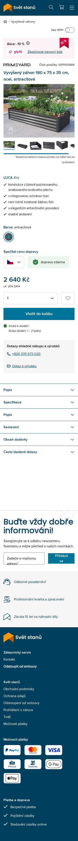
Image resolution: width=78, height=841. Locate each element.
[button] (61, 7)
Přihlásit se (61, 558)
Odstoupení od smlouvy (21, 702)
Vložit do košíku (39, 314)
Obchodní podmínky (18, 688)
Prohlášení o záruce (18, 709)
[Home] (6, 21)
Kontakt (9, 659)
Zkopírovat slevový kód (45, 51)
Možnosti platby (15, 723)
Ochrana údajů (14, 695)
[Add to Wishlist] (68, 298)
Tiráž (7, 716)
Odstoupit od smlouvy (20, 666)
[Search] (51, 8)
